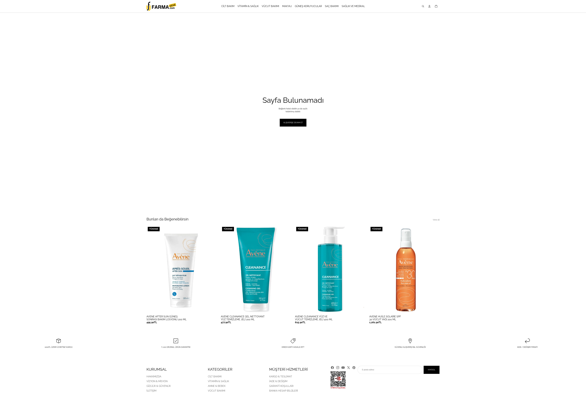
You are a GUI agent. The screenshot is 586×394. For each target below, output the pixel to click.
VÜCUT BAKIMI (216, 390)
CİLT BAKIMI (215, 376)
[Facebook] (332, 367)
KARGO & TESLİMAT (280, 376)
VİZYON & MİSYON (157, 381)
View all (436, 220)
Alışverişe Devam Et (293, 123)
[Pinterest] (354, 367)
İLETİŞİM (151, 390)
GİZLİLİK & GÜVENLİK (158, 386)
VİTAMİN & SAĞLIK (218, 381)
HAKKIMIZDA (153, 376)
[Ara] (423, 6)
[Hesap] (429, 6)
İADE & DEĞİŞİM (278, 381)
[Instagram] (338, 367)
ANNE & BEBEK (217, 386)
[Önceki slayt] (151, 269)
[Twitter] (348, 367)
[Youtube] (343, 367)
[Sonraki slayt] (212, 269)
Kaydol (431, 370)
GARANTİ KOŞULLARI (281, 386)
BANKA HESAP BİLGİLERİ (283, 390)
